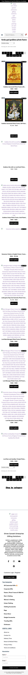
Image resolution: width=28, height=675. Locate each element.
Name (4, 654)
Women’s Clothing (9, 599)
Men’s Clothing (8, 596)
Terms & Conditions (9, 647)
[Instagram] (13, 561)
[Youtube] (19, 561)
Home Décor (7, 614)
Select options (14, 92)
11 (11, 55)
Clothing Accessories (10, 606)
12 (14, 55)
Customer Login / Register (12, 572)
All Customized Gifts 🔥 (11, 585)
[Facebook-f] (8, 561)
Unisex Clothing (8, 603)
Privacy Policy (8, 644)
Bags (5, 610)
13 (17, 55)
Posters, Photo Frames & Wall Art (13, 592)
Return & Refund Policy (10, 641)
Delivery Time (8, 638)
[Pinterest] (13, 566)
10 (7, 55)
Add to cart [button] (14, 136)
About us (6, 632)
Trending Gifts (8, 621)
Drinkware (7, 624)
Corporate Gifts (8, 589)
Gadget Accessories (9, 617)
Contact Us (7, 635)
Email (4, 660)
